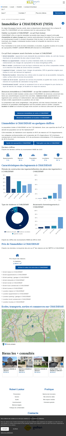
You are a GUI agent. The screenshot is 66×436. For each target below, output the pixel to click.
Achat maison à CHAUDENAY (13, 272)
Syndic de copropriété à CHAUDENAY (18, 143)
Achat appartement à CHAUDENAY (15, 275)
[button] (10, 231)
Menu (64, 4)
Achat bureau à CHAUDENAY (13, 288)
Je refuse (15, 428)
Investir (19, 7)
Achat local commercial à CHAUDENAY (16, 285)
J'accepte (4, 428)
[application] (17, 187)
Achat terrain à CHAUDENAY (12, 283)
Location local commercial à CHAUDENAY (17, 299)
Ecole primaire (10, 344)
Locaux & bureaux (30, 7)
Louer (12, 7)
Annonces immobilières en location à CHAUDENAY (33, 117)
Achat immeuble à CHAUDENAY (13, 280)
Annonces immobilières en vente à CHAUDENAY (33, 113)
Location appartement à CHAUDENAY (16, 294)
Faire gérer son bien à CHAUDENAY (48, 143)
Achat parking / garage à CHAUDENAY (16, 277)
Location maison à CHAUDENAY (13, 291)
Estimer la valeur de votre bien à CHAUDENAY (33, 267)
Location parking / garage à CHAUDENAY (17, 296)
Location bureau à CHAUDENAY (14, 302)
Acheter (5, 7)
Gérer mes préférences (7, 432)
